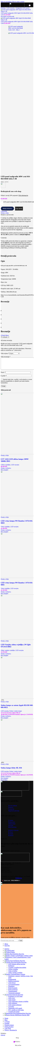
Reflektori (11, 966)
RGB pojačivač (13, 989)
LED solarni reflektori (14, 1005)
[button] (6, 468)
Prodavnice (11, 822)
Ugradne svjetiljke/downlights (17, 967)
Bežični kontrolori (13, 981)
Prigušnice (11, 986)
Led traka (11, 1006)
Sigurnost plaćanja (13, 811)
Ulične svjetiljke (5, 465)
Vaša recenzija (5, 357)
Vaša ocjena (5, 353)
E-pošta (3, 376)
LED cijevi (11, 998)
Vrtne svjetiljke (5, 526)
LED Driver (12, 983)
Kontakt (10, 834)
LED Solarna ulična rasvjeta (16, 964)
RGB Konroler (12, 988)
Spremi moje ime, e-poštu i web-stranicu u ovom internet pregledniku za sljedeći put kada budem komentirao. (16, 381)
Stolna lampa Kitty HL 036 (11, 768)
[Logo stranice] (17, 7)
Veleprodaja (11, 824)
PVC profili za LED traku (16, 1010)
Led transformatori (13, 984)
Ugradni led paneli (13, 1011)
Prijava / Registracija (11, 1030)
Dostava (10, 807)
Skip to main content (18, 1)
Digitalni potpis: (11, 880)
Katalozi (10, 835)
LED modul (11, 1000)
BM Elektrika (12, 827)
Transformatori (12, 991)
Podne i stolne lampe (15, 711)
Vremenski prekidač (14, 993)
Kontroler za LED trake (15, 996)
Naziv (3, 372)
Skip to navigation (6, 1)
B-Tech (10, 832)
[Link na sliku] (15, 790)
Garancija (11, 809)
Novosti (10, 825)
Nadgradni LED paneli (15, 1008)
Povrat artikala (12, 805)
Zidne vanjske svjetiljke (8, 650)
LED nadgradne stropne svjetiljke (18, 1001)
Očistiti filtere (5, 335)
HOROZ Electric (13, 830)
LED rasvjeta (15, 465)
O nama (10, 820)
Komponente (12, 979)
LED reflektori (12, 1003)
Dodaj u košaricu (7, 208)
